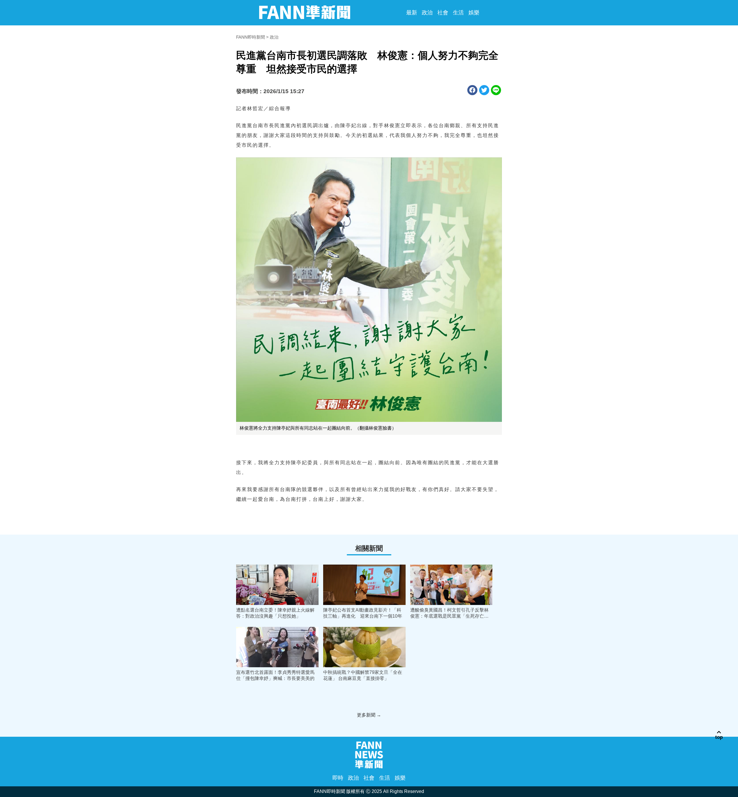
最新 (411, 13)
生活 (458, 13)
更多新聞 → (369, 715)
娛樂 (473, 13)
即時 (337, 778)
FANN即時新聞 (250, 37)
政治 (427, 13)
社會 (442, 13)
